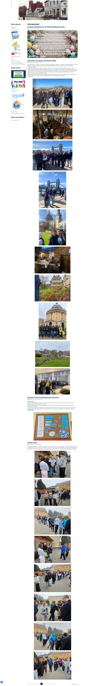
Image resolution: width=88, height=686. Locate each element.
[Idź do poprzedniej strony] (30, 684)
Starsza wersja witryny (15, 61)
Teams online (13, 91)
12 (43, 683)
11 (41, 683)
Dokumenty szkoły (14, 30)
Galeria (12, 57)
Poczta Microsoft (14, 90)
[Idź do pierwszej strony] (28, 684)
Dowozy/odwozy (14, 111)
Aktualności (13, 27)
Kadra (12, 40)
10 (39, 683)
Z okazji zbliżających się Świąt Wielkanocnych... (46, 27)
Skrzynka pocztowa (15, 120)
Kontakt (12, 59)
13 (45, 683)
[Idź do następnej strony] (52, 684)
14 (47, 683)
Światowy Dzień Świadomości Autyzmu (43, 397)
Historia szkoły (14, 28)
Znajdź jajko (32, 442)
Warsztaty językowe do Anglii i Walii (41, 61)
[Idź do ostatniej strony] (54, 684)
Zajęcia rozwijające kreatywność (17, 113)
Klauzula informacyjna (15, 56)
